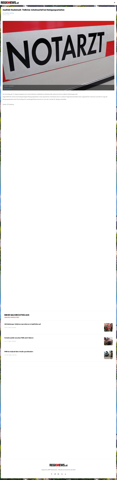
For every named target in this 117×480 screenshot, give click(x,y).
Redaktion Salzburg (9, 13)
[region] (58, 154)
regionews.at (8, 88)
